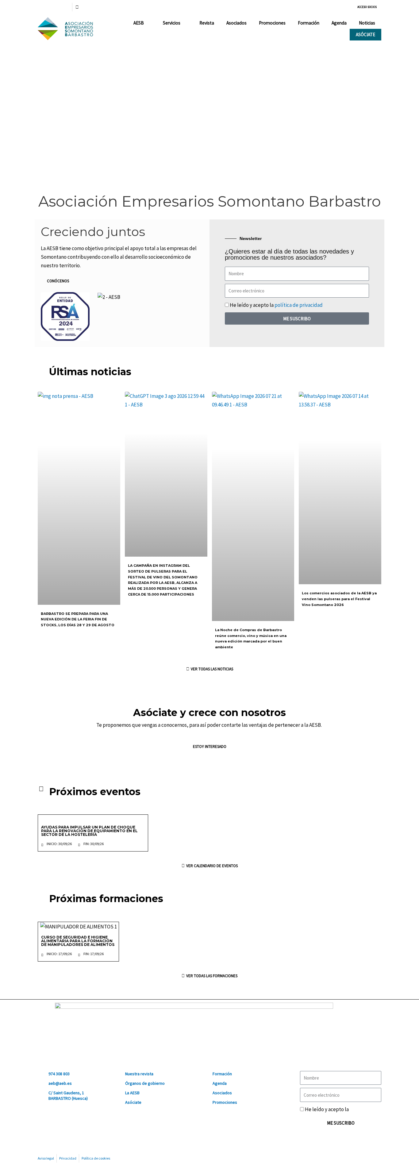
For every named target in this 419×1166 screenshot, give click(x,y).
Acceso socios (367, 7)
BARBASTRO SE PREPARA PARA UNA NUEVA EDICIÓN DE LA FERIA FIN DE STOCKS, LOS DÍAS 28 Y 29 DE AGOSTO (77, 619)
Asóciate (365, 34)
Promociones (272, 23)
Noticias (367, 23)
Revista (206, 23)
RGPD (356, 1109)
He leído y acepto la (276, 305)
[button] (43, 119)
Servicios (171, 23)
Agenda (339, 23)
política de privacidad (299, 305)
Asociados (236, 23)
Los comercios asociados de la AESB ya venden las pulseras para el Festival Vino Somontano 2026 (339, 599)
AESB (138, 23)
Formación (308, 23)
